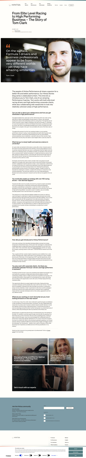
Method (56, 5)
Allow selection (75, 452)
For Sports (53, 437)
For (26, 4)
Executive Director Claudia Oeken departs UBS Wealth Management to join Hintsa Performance (60, 357)
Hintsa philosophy (37, 247)
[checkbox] (59, 418)
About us (67, 442)
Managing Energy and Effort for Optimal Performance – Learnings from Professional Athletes (29, 358)
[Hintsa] (14, 5)
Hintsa (49, 4)
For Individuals (53, 442)
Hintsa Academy (54, 444)
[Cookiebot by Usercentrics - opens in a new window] (8, 456)
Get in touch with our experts (25, 387)
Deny (76, 455)
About (65, 5)
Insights (61, 5)
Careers (66, 444)
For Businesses (54, 440)
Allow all (75, 448)
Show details (54, 455)
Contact (71, 5)
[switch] (30, 455)
